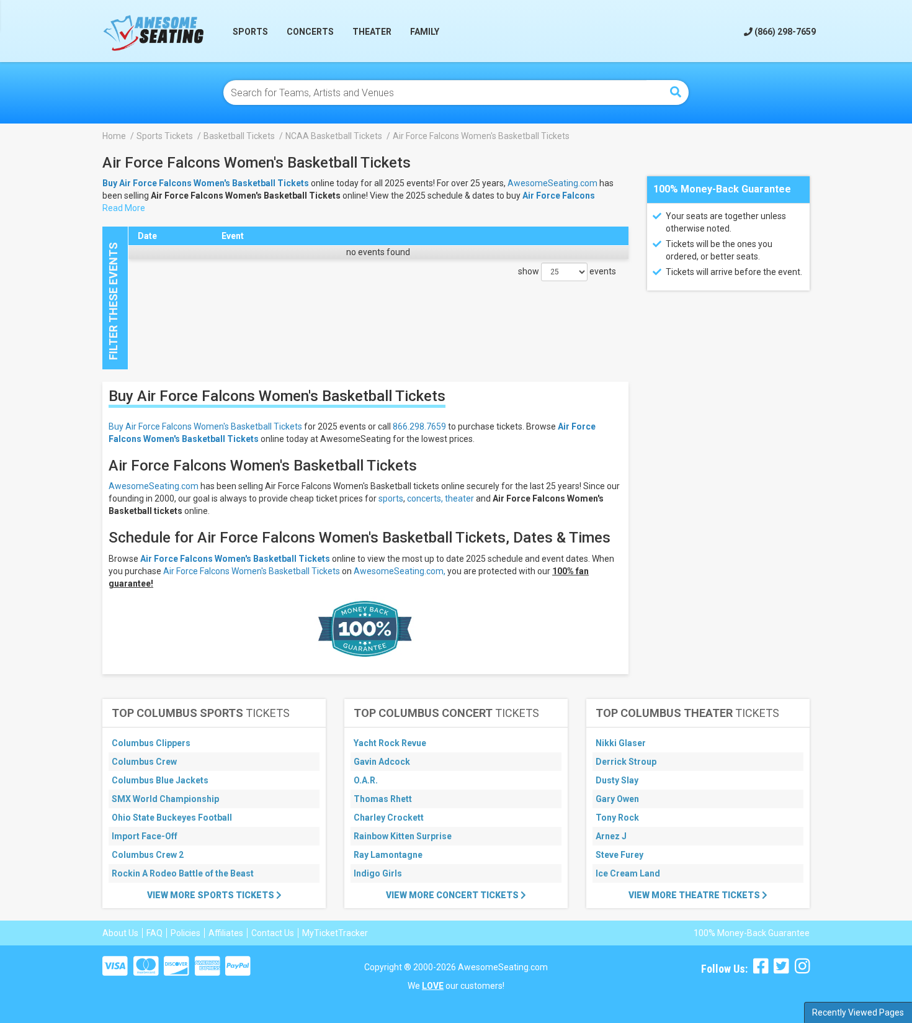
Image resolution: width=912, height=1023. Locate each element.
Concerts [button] (310, 32)
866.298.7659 (419, 426)
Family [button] (424, 32)
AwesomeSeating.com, (399, 571)
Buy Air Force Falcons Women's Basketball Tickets (205, 426)
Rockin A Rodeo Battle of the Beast (183, 873)
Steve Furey (619, 855)
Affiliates (225, 933)
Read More (123, 208)
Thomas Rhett (383, 799)
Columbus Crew (144, 762)
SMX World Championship (165, 799)
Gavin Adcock (382, 762)
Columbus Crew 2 (148, 855)
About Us (120, 933)
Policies (185, 933)
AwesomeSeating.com (552, 183)
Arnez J (611, 836)
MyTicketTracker (335, 933)
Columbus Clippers (151, 743)
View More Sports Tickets (211, 895)
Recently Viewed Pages (858, 1012)
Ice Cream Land (628, 873)
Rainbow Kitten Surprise (403, 836)
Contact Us (272, 933)
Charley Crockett (389, 817)
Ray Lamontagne (388, 855)
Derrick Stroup (626, 762)
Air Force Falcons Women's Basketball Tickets (235, 559)
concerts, (425, 498)
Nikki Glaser (621, 743)
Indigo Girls (378, 873)
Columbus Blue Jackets (160, 780)
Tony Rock (617, 817)
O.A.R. (366, 780)
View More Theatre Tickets (695, 895)
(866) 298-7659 (784, 32)
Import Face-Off (144, 836)
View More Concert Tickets (453, 895)
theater (459, 498)
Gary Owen (617, 799)
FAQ (154, 933)
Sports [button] (250, 32)
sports (390, 498)
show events (567, 271)
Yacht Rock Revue (390, 743)
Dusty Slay (617, 780)
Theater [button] (371, 32)
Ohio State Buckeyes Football (172, 817)
